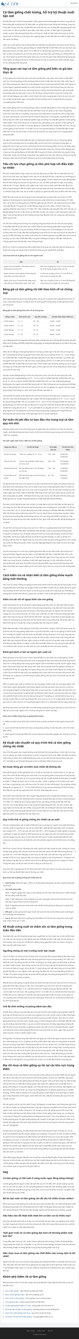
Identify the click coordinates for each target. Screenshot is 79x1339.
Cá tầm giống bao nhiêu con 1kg (17, 1305)
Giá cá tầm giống (11, 1291)
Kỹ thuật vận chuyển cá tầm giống (18, 1309)
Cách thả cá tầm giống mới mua (17, 1313)
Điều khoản (31, 1331)
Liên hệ (50, 1331)
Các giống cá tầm (12, 1302)
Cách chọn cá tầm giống (14, 1298)
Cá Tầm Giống (42, 1334)
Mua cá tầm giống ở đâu (14, 1294)
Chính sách (41, 1331)
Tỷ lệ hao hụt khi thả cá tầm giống (18, 1317)
